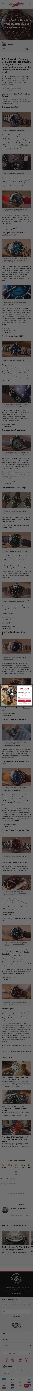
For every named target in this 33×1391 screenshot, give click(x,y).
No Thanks (24, 702)
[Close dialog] (31, 686)
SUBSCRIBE (24, 700)
